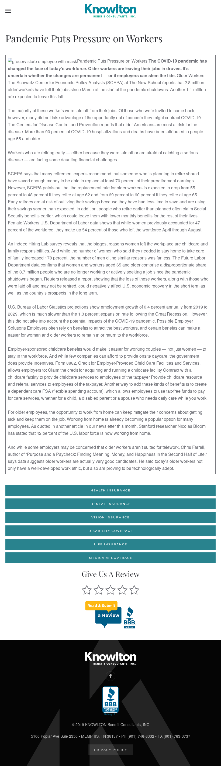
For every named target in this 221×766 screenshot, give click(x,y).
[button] (8, 11)
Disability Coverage (110, 531)
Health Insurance (110, 490)
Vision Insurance (110, 517)
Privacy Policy (110, 750)
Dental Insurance (111, 504)
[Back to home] (110, 11)
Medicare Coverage (110, 558)
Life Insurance (110, 544)
